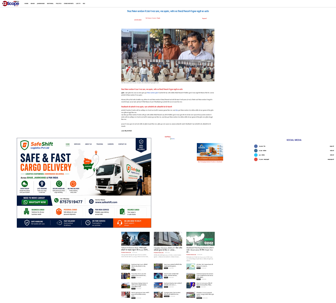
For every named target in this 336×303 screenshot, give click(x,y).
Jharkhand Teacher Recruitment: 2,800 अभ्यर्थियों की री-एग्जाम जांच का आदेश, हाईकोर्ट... (205, 275)
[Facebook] (163, 24)
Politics (58, 3)
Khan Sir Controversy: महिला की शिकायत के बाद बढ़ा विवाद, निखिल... (204, 284)
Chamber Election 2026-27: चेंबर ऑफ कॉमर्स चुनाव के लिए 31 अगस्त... (168, 249)
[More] (184, 24)
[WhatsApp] (175, 24)
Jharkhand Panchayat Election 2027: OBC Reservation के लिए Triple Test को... (200, 250)
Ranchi (188, 244)
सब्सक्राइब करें (331, 159)
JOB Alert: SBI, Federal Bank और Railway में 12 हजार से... (205, 265)
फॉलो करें (332, 150)
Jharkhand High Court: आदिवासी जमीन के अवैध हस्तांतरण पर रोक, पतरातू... (139, 266)
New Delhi (124, 244)
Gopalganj (166, 296)
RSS (84, 3)
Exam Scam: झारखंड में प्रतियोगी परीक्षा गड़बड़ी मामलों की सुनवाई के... (173, 265)
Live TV (78, 3)
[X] (167, 24)
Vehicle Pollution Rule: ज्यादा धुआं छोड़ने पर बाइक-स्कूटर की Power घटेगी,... (135, 249)
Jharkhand (41, 3)
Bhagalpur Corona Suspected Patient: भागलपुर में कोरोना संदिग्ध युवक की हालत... (205, 294)
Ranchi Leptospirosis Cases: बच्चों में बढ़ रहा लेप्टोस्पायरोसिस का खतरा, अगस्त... (140, 294)
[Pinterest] (171, 24)
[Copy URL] (179, 24)
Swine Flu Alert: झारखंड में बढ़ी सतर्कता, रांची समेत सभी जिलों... (171, 274)
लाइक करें (332, 146)
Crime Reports (69, 3)
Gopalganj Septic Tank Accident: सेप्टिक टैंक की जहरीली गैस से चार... (172, 293)
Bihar (33, 3)
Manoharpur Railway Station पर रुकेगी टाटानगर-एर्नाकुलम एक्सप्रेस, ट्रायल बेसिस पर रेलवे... (139, 284)
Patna (198, 286)
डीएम (176, 110)
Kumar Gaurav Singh (154, 18)
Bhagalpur (199, 297)
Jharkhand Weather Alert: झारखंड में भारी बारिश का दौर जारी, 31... (173, 284)
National (50, 3)
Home (26, 3)
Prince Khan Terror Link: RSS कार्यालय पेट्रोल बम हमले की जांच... (139, 274)
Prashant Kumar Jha (126, 252)
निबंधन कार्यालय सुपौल (152, 93)
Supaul (204, 18)
